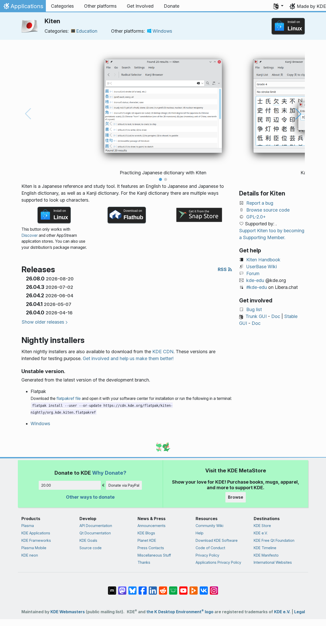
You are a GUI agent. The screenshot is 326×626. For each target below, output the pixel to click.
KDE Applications (35, 533)
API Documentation (95, 525)
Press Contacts (151, 548)
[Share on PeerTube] (193, 588)
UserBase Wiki (261, 266)
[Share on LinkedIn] (153, 588)
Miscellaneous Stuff (154, 555)
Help (199, 533)
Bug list (254, 309)
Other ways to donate (90, 497)
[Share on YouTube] (183, 588)
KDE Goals (88, 540)
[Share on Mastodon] (122, 588)
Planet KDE (147, 540)
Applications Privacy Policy (218, 562)
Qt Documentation (95, 533)
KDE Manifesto (266, 555)
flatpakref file (69, 398)
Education (86, 31)
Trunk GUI (256, 316)
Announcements (152, 525)
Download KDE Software (217, 540)
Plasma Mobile (33, 548)
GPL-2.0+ (256, 216)
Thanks (144, 562)
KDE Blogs (146, 533)
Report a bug (259, 203)
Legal (299, 611)
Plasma (27, 525)
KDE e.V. (261, 533)
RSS (223, 269)
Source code (90, 548)
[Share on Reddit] (163, 588)
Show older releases (43, 322)
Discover (29, 235)
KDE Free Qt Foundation (274, 540)
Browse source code (268, 210)
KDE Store (262, 525)
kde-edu (255, 280)
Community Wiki (209, 525)
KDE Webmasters (67, 611)
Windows (162, 31)
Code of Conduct (210, 548)
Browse (235, 497)
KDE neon (29, 555)
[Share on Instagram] (214, 588)
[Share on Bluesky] (132, 588)
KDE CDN (162, 351)
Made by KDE (311, 6)
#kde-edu (256, 287)
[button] (278, 6)
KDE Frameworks (36, 540)
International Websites (273, 562)
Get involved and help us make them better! (128, 358)
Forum (253, 273)
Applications (22, 7)
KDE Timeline (265, 548)
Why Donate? (109, 473)
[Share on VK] (204, 588)
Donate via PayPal (123, 485)
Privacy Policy (207, 555)
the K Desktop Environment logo (179, 611)
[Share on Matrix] (112, 588)
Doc (275, 316)
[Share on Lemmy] (173, 588)
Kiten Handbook (263, 259)
